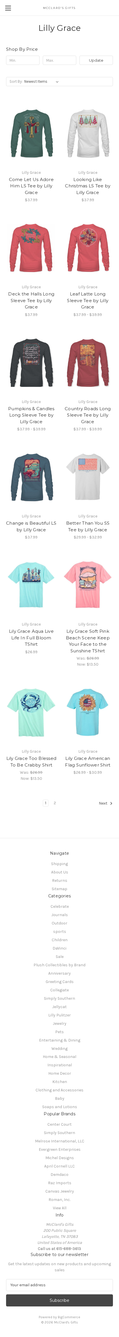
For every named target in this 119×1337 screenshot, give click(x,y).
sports (59, 931)
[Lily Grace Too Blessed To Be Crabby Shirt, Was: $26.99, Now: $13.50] (31, 712)
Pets (59, 1031)
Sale (60, 956)
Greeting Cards (60, 981)
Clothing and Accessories (59, 1090)
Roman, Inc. (59, 1199)
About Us (59, 872)
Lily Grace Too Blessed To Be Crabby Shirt (31, 762)
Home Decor (59, 1073)
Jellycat (59, 1006)
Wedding (59, 1048)
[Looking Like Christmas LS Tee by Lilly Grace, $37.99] (88, 133)
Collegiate (59, 990)
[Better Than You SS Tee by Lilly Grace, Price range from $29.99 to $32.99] (88, 477)
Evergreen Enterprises (60, 1149)
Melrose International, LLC (59, 1141)
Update (96, 60)
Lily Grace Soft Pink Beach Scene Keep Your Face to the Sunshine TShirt (88, 641)
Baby (59, 1098)
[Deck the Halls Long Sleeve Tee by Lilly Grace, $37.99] (31, 248)
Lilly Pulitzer (59, 1015)
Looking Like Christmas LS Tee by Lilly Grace (87, 186)
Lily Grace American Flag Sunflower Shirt (87, 762)
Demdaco (59, 1174)
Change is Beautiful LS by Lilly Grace (31, 526)
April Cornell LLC (59, 1166)
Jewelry (59, 1023)
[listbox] (42, 81)
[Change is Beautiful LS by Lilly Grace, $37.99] (31, 477)
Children (60, 939)
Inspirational (59, 1065)
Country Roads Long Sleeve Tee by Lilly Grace (88, 415)
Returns (59, 880)
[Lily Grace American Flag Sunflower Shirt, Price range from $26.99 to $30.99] (88, 712)
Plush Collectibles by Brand (59, 965)
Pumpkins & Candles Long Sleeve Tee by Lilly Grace (31, 415)
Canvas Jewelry (59, 1191)
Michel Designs (59, 1157)
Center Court (59, 1124)
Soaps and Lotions (59, 1106)
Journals (59, 914)
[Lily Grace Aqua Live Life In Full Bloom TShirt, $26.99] (31, 585)
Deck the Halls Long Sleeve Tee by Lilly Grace (31, 300)
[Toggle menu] (8, 8)
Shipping (59, 863)
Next (103, 803)
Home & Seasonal (59, 1056)
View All (59, 1208)
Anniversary (59, 973)
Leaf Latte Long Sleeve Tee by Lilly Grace (87, 300)
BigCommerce (69, 1317)
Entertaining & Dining (59, 1040)
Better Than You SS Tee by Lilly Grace (88, 526)
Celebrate (60, 906)
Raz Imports (59, 1182)
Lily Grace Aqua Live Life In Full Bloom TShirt (31, 637)
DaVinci (59, 948)
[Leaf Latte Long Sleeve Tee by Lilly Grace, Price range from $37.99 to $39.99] (88, 248)
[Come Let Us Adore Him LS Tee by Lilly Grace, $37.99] (31, 133)
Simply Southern (59, 998)
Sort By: (16, 81)
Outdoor (59, 923)
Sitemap (59, 888)
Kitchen (59, 1081)
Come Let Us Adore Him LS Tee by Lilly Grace (31, 186)
